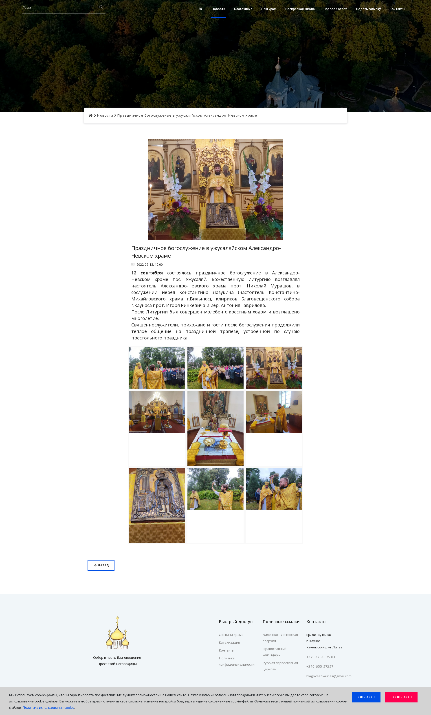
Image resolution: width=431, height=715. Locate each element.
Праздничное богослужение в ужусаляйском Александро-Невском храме (187, 115)
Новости (218, 9)
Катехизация (229, 642)
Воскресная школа (300, 9)
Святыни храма (231, 634)
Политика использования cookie (48, 707)
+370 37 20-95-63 (320, 656)
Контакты (397, 9)
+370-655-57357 (319, 666)
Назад (103, 565)
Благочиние (243, 9)
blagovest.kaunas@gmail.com (329, 676)
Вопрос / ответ (335, 9)
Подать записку (368, 9)
